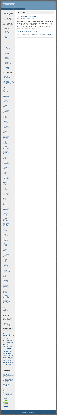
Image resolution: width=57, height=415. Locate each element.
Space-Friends (7, 56)
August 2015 (5, 168)
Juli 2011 (5, 229)
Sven (6, 360)
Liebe (12, 349)
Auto (13, 335)
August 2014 (5, 183)
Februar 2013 (5, 205)
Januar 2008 (5, 281)
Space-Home (7, 57)
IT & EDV (6, 34)
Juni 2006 (5, 305)
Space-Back (7, 53)
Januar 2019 (5, 122)
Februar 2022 (5, 94)
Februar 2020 (5, 106)
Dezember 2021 (6, 95)
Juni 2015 (5, 171)
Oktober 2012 (5, 210)
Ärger (7, 366)
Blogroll (4, 9)
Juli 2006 (5, 303)
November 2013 (6, 194)
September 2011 (6, 226)
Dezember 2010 (6, 238)
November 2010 (6, 239)
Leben (40, 34)
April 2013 (5, 203)
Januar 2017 (5, 147)
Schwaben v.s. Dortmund (26, 17)
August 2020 (5, 101)
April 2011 (5, 233)
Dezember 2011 (6, 223)
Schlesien (8, 44)
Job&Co (6, 36)
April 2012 (5, 218)
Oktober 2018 (5, 126)
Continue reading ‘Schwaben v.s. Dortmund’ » (27, 31)
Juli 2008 (5, 274)
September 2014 (6, 182)
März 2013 (5, 204)
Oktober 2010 (5, 240)
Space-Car (6, 54)
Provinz (6, 52)
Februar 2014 (5, 190)
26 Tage (4, 80)
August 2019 (5, 113)
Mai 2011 (5, 231)
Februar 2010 (5, 250)
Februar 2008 (5, 280)
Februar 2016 (5, 161)
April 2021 (5, 100)
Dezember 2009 (6, 253)
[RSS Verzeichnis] (5, 403)
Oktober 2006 (5, 300)
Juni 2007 (5, 290)
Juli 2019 (5, 115)
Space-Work (28, 34)
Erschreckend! (5, 385)
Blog (7, 337)
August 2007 (5, 287)
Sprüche (8, 357)
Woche (7, 362)
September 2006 (6, 301)
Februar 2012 (5, 220)
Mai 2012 (5, 217)
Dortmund (37, 34)
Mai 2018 (5, 131)
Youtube (11, 362)
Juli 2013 (5, 199)
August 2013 (5, 198)
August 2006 (5, 302)
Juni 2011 (5, 230)
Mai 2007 (5, 291)
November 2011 (6, 224)
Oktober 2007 (5, 285)
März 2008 (5, 279)
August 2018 (5, 128)
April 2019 (5, 118)
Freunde (5, 342)
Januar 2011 (5, 236)
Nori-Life (4, 29)
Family (6, 41)
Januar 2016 (5, 162)
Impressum (10, 9)
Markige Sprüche (9, 351)
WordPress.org (5, 313)
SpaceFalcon (9, 4)
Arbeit (34, 34)
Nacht (11, 353)
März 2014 (5, 189)
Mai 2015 (5, 172)
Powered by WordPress (26, 412)
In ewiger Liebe (6, 73)
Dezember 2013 (6, 193)
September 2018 (6, 127)
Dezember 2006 (6, 297)
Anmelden (5, 309)
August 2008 (5, 272)
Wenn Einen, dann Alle (7, 395)
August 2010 (5, 243)
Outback (6, 355)
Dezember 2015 (6, 163)
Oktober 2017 (5, 138)
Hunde (4, 346)
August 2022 (5, 91)
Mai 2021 (5, 99)
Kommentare (49, 34)
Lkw (42, 34)
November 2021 (6, 96)
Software (7, 68)
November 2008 (6, 269)
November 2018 (6, 125)
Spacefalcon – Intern (19, 9)
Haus (12, 342)
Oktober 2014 (5, 180)
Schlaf (12, 355)
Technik (6, 65)
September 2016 (6, 152)
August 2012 (5, 213)
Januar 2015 (5, 177)
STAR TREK (8, 51)
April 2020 (5, 105)
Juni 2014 (5, 185)
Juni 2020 (5, 102)
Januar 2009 (5, 266)
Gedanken (6, 33)
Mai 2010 (5, 246)
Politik (7, 43)
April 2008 (5, 277)
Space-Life (24, 34)
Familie (9, 339)
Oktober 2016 (5, 151)
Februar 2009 (5, 265)
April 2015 (5, 173)
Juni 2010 (5, 245)
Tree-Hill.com (8, 393)
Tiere (5, 69)
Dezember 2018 (6, 123)
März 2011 (5, 234)
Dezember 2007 (6, 282)
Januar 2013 (5, 207)
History (6, 42)
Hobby (6, 46)
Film (12, 339)
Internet (7, 346)
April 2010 (5, 248)
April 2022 (5, 92)
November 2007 (6, 284)
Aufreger (6, 31)
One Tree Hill (8, 49)
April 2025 (5, 90)
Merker (6, 37)
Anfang (4, 335)
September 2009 (6, 256)
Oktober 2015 (5, 166)
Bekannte (4, 337)
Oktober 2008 (5, 270)
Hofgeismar (10, 344)
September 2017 (6, 140)
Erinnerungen (7, 32)
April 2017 (5, 144)
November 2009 (6, 254)
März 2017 (5, 146)
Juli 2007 (5, 289)
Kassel (4, 349)
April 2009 (5, 262)
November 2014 (6, 179)
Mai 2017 (5, 143)
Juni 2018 (5, 130)
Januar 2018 (5, 135)
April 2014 (5, 188)
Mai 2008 (5, 276)
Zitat (6, 364)
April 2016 (5, 158)
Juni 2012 (5, 215)
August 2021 (5, 97)
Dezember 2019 (6, 108)
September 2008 (6, 271)
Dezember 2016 (6, 148)
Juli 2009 (5, 259)
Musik (4, 353)
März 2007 (5, 293)
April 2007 (5, 292)
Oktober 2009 (5, 255)
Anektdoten (5, 407)
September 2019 (6, 112)
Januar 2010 (5, 251)
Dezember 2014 (6, 178)
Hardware (8, 67)
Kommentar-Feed (6, 311)
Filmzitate (8, 48)
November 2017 (6, 137)
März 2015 (5, 174)
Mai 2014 (5, 187)
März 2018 (5, 132)
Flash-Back (9, 340)
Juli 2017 (5, 141)
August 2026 (5, 89)
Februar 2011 (5, 235)
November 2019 (6, 110)
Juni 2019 (5, 116)
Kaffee (11, 346)
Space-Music (7, 58)
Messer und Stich (6, 398)
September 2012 (6, 212)
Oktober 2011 (5, 225)
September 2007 (6, 286)
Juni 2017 (5, 142)
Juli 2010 (5, 244)
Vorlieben (6, 38)
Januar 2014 (5, 192)
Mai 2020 (5, 104)
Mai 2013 (5, 202)
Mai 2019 (5, 117)
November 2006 (6, 298)
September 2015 (6, 167)
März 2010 (5, 249)
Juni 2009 (5, 260)
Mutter (8, 353)
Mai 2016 (5, 157)
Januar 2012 (5, 221)
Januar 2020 (5, 107)
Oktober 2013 (5, 195)
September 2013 (6, 197)
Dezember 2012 (6, 208)
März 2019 (5, 120)
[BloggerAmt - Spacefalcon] (5, 406)
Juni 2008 (5, 275)
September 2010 (6, 241)
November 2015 (6, 164)
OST (4, 355)
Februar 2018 (5, 133)
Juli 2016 (5, 154)
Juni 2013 (5, 200)
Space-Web (7, 59)
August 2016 (5, 153)
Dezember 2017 (6, 136)
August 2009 (5, 257)
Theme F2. (33, 412)
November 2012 (6, 209)
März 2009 (5, 264)
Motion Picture (7, 47)
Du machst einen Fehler (7, 394)
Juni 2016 (5, 156)
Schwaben (44, 34)
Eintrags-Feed (5, 310)
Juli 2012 (5, 214)
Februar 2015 (5, 176)
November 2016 (6, 149)
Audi (11, 335)
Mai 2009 (5, 261)
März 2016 (5, 159)
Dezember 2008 (6, 267)
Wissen (4, 362)
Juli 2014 (5, 184)
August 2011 (5, 228)
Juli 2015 (5, 169)
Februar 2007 (5, 295)
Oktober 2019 (5, 111)
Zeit (4, 364)
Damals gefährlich (6, 396)
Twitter (7, 61)
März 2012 (5, 219)
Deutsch (9, 337)
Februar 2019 (5, 121)
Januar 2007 (5, 296)
